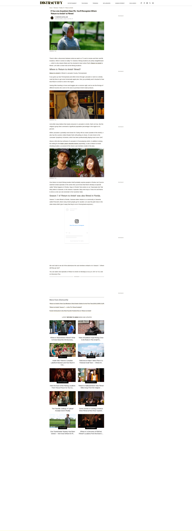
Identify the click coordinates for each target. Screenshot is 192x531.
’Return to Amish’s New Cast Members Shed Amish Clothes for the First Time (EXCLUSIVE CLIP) (77, 303)
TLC (88, 63)
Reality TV (61, 7)
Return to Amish (69, 7)
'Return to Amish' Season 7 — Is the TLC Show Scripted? (66, 307)
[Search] (141, 3)
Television (85, 3)
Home (51, 7)
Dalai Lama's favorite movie (69, 143)
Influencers (106, 3)
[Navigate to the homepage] (51, 2)
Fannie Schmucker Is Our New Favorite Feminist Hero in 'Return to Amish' (70, 310)
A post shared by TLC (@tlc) (77, 241)
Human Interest (120, 3)
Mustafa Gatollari (62, 17)
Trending (95, 3)
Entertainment (72, 3)
